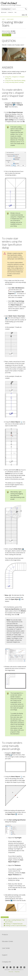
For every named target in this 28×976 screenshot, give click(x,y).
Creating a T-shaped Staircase (13, 923)
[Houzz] (21, 967)
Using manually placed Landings (14, 82)
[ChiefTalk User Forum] (3, 967)
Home (3, 19)
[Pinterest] (24, 967)
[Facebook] (10, 967)
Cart (15, 12)
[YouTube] (14, 967)
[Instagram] (17, 967)
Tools (5, 35)
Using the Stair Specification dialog (15, 80)
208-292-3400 (7, 969)
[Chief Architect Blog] (7, 967)
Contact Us (10, 12)
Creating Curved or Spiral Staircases (15, 925)
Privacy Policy (17, 971)
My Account (3, 12)
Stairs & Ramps (10, 19)
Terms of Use (11, 971)
